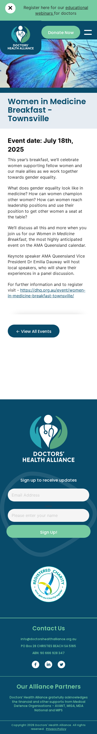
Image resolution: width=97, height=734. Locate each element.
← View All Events (33, 332)
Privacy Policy (56, 729)
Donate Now (61, 33)
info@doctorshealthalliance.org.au (48, 639)
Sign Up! (48, 533)
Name (48, 506)
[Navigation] (88, 32)
